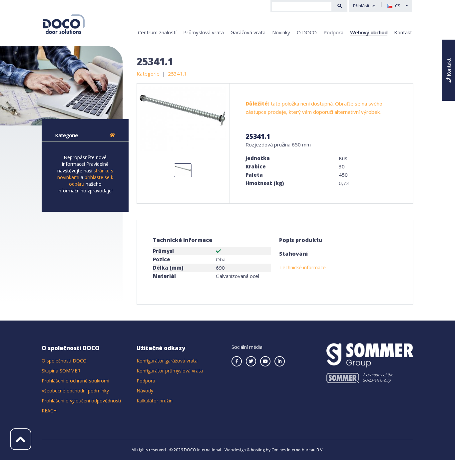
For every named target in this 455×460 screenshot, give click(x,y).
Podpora (333, 32)
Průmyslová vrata (203, 32)
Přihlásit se (364, 6)
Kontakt (403, 32)
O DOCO (307, 32)
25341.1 (177, 73)
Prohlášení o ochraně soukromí (75, 380)
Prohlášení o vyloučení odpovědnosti (81, 400)
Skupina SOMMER (61, 370)
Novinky (281, 32)
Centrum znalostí (157, 32)
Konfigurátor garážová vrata (167, 360)
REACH (49, 410)
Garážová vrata (247, 32)
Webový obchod (368, 32)
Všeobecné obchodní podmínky (75, 390)
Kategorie (66, 135)
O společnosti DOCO (64, 360)
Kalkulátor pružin (155, 400)
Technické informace (302, 267)
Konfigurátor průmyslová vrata (170, 370)
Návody (145, 390)
